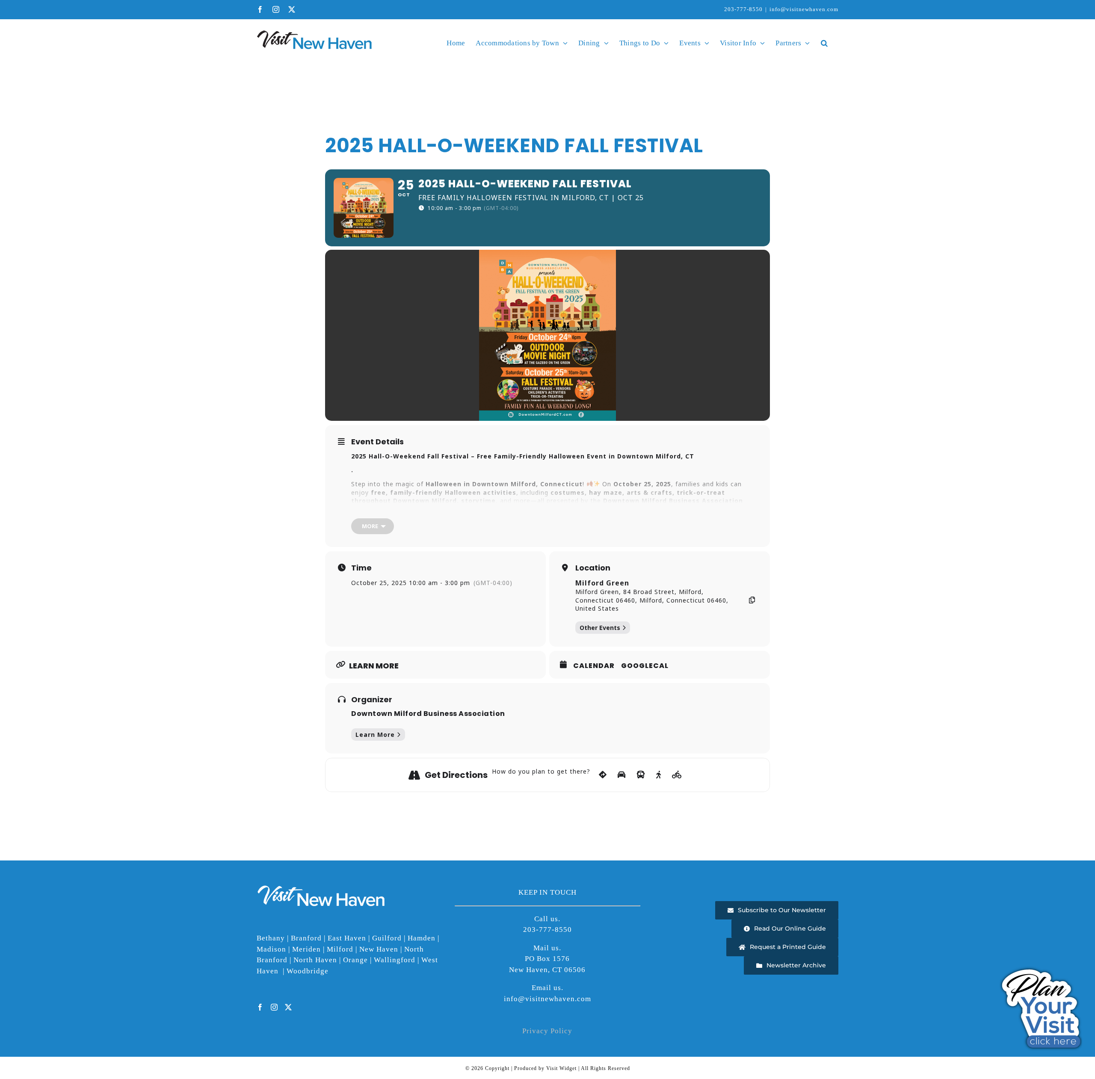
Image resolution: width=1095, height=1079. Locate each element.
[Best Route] (603, 775)
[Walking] (659, 775)
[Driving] (621, 775)
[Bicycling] (677, 775)
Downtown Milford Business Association (428, 713)
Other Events (600, 628)
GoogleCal (645, 666)
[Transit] (641, 775)
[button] (824, 42)
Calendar (594, 666)
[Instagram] (274, 1007)
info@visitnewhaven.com (803, 9)
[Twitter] (288, 1007)
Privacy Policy (547, 1031)
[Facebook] (260, 1007)
